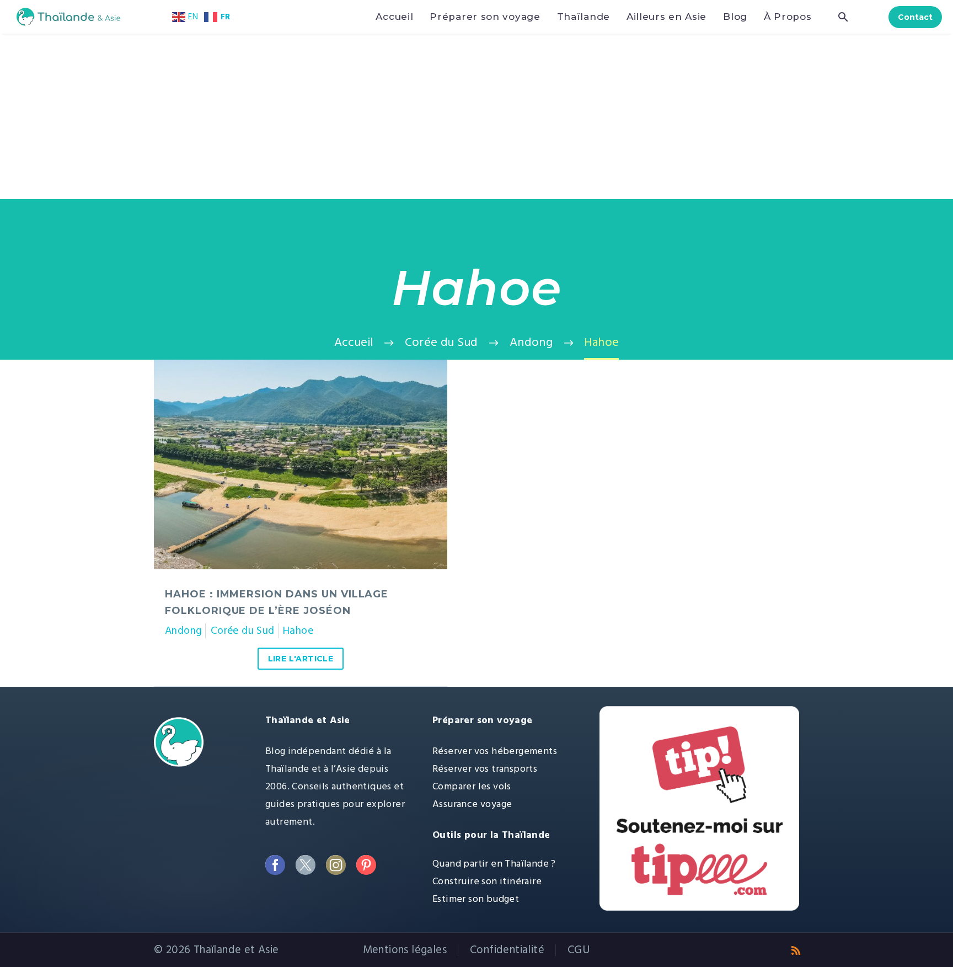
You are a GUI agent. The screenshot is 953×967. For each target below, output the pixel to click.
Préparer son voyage (485, 16)
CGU (578, 949)
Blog (735, 16)
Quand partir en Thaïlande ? (494, 863)
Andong (183, 630)
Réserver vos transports (484, 769)
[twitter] (305, 864)
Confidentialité (507, 949)
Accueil (394, 16)
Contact (915, 17)
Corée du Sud (243, 630)
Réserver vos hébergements (494, 751)
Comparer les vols (471, 786)
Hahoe (298, 630)
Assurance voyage (472, 804)
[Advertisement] (476, 116)
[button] (843, 17)
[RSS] (795, 950)
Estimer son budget (475, 899)
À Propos (788, 16)
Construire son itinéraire (487, 881)
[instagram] (335, 864)
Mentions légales (405, 949)
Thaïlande (583, 16)
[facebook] (275, 864)
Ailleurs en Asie (666, 16)
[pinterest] (366, 864)
